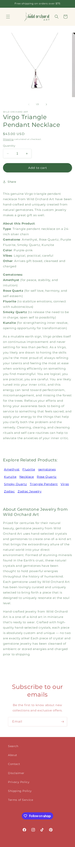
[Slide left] (28, 104)
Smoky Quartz (15, 484)
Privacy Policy (18, 782)
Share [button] (12, 182)
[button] (8, 16)
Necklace (26, 477)
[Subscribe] (62, 721)
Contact (14, 764)
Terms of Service (20, 800)
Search (13, 746)
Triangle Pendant (44, 484)
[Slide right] (46, 104)
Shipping (8, 139)
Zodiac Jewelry (29, 491)
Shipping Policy (20, 791)
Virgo (65, 484)
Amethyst (12, 469)
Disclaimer (16, 773)
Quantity (9, 145)
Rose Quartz (47, 477)
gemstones (47, 469)
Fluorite (28, 469)
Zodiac (9, 491)
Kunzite (10, 477)
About (12, 755)
